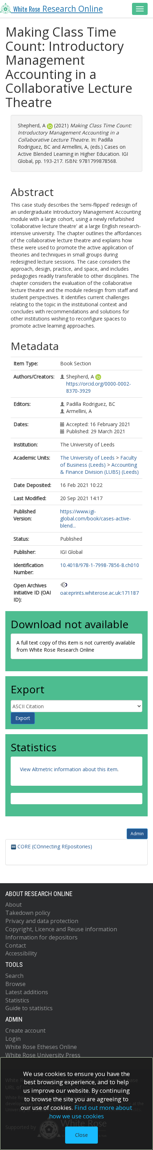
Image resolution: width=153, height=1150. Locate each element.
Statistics (17, 1000)
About (13, 904)
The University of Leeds (87, 457)
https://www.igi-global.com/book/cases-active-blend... (95, 518)
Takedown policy (27, 913)
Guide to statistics (29, 1008)
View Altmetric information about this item (68, 769)
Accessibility (21, 953)
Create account (25, 1030)
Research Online (58, 8)
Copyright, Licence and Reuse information (61, 929)
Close (81, 1135)
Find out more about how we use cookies (90, 1111)
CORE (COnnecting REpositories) (54, 846)
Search (14, 976)
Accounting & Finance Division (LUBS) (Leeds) (99, 468)
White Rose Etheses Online (41, 1047)
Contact (15, 945)
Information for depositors (41, 937)
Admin (137, 834)
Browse (15, 984)
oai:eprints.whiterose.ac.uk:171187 (99, 592)
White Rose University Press (42, 1055)
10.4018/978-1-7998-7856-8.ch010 (99, 565)
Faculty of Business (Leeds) (98, 461)
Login (13, 1039)
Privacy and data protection (41, 921)
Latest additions (26, 992)
